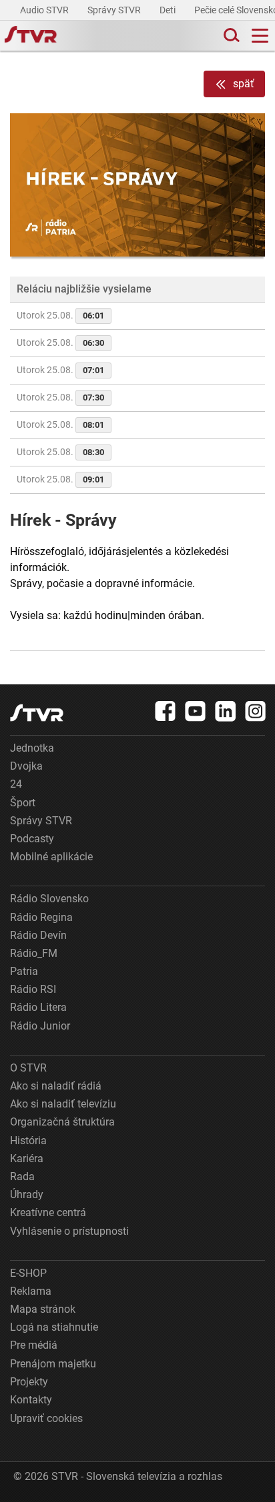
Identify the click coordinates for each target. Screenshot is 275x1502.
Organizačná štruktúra (62, 1122)
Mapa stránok (42, 1309)
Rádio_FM (33, 953)
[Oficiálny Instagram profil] (255, 711)
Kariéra (26, 1158)
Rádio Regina (41, 917)
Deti (169, 10)
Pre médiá (33, 1345)
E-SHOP (28, 1273)
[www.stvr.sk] (36, 713)
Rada (22, 1176)
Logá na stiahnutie (54, 1327)
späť (243, 83)
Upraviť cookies (46, 1418)
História (28, 1140)
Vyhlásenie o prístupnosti (69, 1231)
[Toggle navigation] (260, 36)
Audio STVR (45, 10)
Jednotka (32, 748)
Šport (22, 802)
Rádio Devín (38, 935)
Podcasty (32, 838)
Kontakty (31, 1399)
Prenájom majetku (53, 1363)
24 (16, 784)
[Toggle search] (230, 36)
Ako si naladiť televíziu (63, 1104)
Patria (24, 971)
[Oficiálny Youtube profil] (195, 711)
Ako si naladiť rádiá (55, 1086)
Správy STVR (115, 10)
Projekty (29, 1381)
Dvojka (26, 766)
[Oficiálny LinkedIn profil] (225, 711)
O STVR (28, 1068)
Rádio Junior (40, 1026)
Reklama (30, 1291)
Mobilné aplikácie (51, 856)
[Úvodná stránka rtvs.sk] (30, 36)
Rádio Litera (38, 1007)
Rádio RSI (33, 989)
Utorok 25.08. (60, 315)
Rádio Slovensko (49, 898)
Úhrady (26, 1194)
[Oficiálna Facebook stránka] (165, 711)
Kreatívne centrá (48, 1212)
